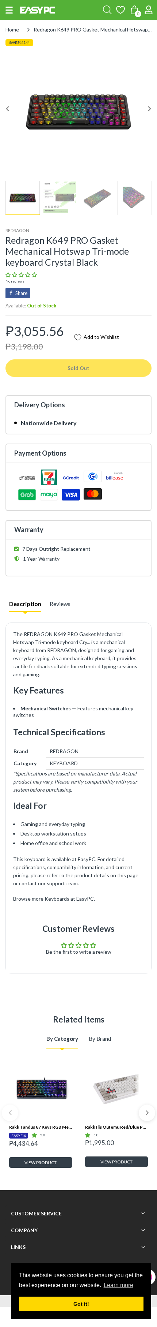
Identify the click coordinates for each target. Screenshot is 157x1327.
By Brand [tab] (100, 1038)
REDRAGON (17, 230)
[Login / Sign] (148, 9)
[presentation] (10, 1112)
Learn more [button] (118, 1285)
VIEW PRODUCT (40, 1162)
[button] (9, 10)
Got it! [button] (81, 1304)
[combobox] (107, 9)
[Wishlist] (120, 10)
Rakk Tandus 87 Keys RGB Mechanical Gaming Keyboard (40, 1127)
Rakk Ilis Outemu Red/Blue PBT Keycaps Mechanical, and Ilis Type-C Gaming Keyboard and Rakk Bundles (116, 1127)
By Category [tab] (62, 1038)
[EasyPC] (37, 10)
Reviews (60, 603)
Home (12, 29)
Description (25, 603)
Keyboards (57, 899)
